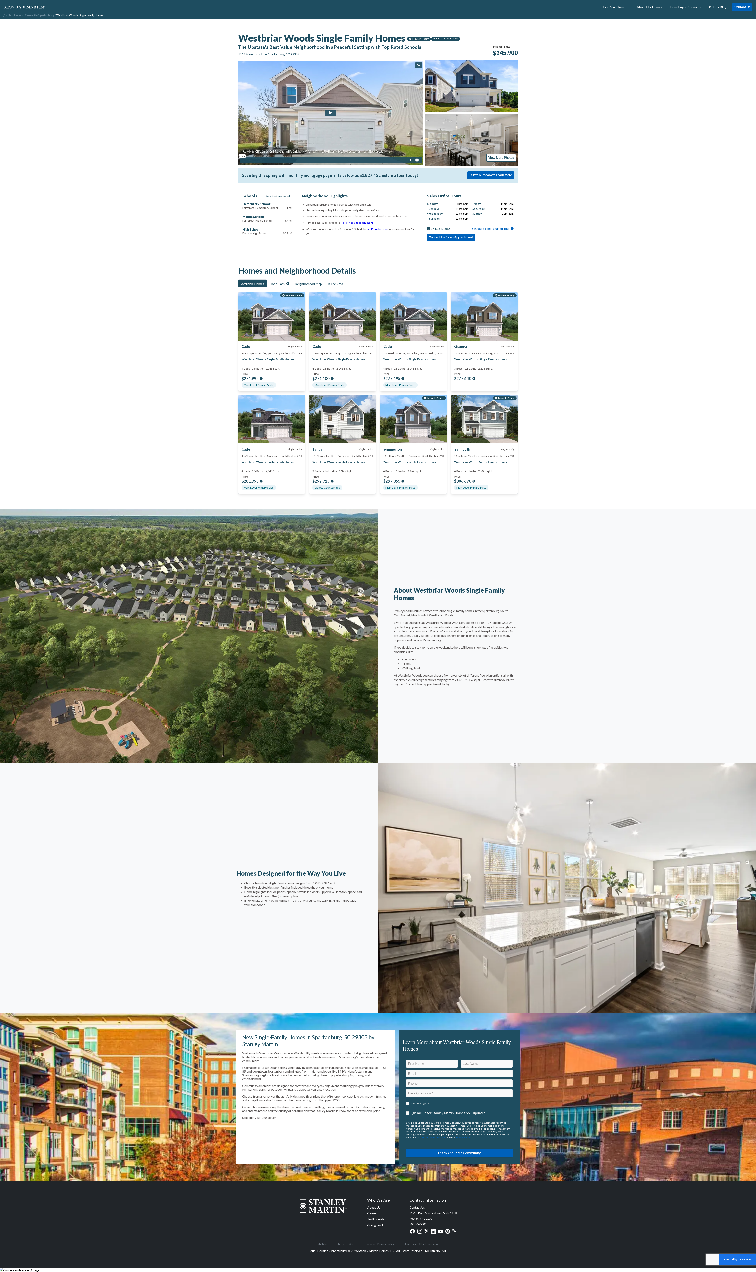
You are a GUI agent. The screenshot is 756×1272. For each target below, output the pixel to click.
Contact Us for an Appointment (451, 237)
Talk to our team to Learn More (490, 175)
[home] (4, 15)
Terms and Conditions (434, 1137)
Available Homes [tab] (252, 284)
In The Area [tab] (335, 284)
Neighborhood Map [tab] (308, 284)
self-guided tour (378, 229)
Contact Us (742, 7)
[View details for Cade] (342, 316)
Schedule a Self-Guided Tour (491, 228)
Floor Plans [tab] (277, 284)
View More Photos (501, 158)
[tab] (252, 283)
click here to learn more (357, 222)
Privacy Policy (463, 1137)
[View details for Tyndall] (342, 419)
